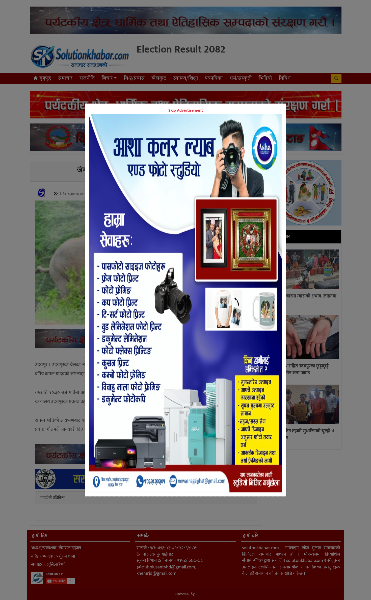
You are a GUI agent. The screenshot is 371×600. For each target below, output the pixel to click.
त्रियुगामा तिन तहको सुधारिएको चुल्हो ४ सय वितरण (302, 434)
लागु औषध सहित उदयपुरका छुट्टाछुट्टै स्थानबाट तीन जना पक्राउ (299, 369)
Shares (146, 355)
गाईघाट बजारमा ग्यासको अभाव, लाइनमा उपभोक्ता (303, 299)
